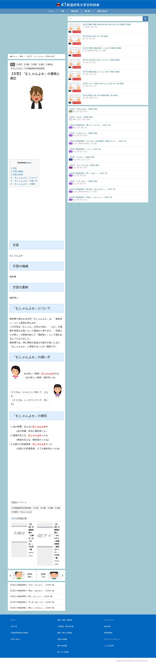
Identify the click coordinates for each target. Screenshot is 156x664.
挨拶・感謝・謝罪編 (64, 620)
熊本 (12, 64)
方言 (62, 11)
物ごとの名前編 (62, 652)
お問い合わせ (102, 11)
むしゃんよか (17, 68)
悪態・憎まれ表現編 (64, 633)
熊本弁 (50, 64)
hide (29, 163)
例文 (42, 64)
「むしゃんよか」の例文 (23, 184)
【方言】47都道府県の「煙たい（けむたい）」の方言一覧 (32, 608)
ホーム (51, 11)
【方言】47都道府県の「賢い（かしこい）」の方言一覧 (31, 596)
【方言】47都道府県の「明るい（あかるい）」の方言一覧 (32, 591)
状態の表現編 (62, 639)
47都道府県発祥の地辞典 (19, 633)
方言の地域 (17, 171)
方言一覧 (14, 626)
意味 (35, 64)
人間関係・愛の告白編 (65, 626)
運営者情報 (108, 633)
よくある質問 (109, 646)
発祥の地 (74, 11)
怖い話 (87, 11)
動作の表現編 (62, 646)
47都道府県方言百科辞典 (35, 68)
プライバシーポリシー (112, 639)
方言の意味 (17, 174)
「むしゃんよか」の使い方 (24, 181)
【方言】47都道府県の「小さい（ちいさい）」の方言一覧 (32, 585)
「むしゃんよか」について (24, 178)
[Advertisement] (36, 34)
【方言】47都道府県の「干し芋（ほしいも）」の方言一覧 (32, 602)
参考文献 (107, 626)
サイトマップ (109, 620)
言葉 (27, 64)
